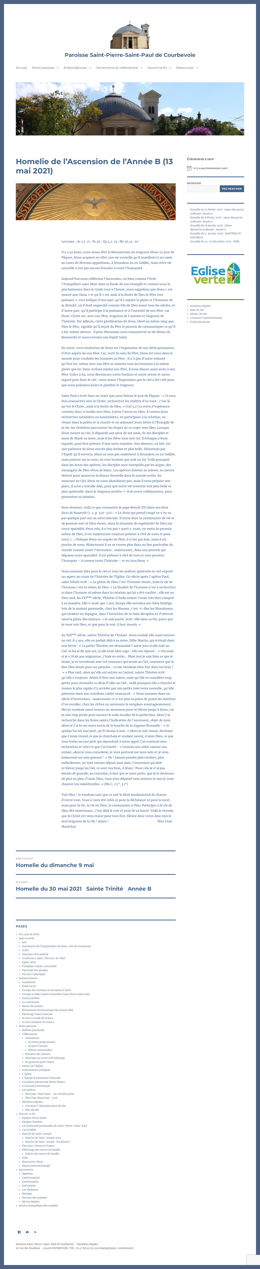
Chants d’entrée (38, 1046)
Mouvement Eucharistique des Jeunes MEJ (47, 1010)
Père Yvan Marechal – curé (41, 1098)
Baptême (27, 1173)
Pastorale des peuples (35, 970)
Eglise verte (29, 962)
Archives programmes (41, 1042)
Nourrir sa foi (157, 68)
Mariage (27, 1193)
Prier (25, 1157)
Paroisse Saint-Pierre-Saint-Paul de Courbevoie (130, 55)
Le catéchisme (30, 1002)
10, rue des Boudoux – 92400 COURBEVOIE (42, 1248)
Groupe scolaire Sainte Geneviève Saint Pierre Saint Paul (55, 994)
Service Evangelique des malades (38, 1205)
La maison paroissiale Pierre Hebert (43, 1082)
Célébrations (29, 1034)
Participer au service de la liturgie (45, 1058)
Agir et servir (26, 938)
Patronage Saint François (37, 1014)
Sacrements (26, 1169)
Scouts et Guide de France (37, 1018)
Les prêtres (29, 1090)
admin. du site (198, 314)
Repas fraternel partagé (36, 1165)
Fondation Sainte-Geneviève (39, 966)
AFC (24, 942)
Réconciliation (31, 1201)
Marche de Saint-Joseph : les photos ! (48, 1141)
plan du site (197, 310)
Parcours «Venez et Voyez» (38, 1145)
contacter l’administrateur (206, 318)
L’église (27, 1074)
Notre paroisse (43, 68)
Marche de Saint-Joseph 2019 (43, 1137)
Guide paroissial (200, 322)
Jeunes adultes (31, 998)
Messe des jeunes (32, 1006)
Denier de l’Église (32, 1066)
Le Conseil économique (36, 1086)
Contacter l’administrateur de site (45, 1106)
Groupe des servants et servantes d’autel (46, 990)
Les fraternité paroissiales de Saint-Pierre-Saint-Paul (54, 1125)
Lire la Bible (29, 1129)
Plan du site (32, 1110)
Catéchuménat (31, 1177)
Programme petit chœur (39, 1062)
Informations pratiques (36, 1070)
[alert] (215, 168)
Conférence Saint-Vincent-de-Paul (43, 958)
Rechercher (194, 183)
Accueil (21, 68)
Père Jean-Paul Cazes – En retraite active (49, 1094)
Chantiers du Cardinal (35, 954)
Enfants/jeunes (75, 68)
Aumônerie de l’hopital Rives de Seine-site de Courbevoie (56, 946)
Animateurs (32, 1038)
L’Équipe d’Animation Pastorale (41, 1078)
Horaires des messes (37, 1054)
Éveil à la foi (29, 986)
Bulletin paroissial (33, 1030)
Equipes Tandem (32, 1121)
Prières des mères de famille (42, 1153)
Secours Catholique (33, 974)
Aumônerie (29, 982)
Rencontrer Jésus (32, 1161)
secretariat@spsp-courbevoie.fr (114, 1248)
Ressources (185, 68)
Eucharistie (29, 1185)
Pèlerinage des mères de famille (41, 1149)
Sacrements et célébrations (117, 68)
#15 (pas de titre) (29, 934)
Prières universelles (40, 1050)
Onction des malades (34, 1197)
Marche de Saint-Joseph (37, 1133)
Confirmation (30, 1181)
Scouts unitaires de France (38, 1022)
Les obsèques (30, 1189)
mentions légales (200, 306)
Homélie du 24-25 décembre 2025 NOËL (215, 241)
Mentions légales (32, 1102)
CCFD (25, 950)
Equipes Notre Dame (34, 1117)
